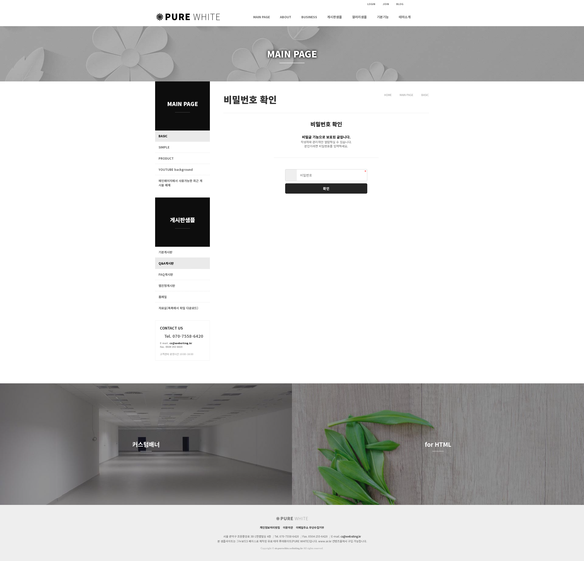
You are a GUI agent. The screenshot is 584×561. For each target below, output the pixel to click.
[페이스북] (425, 4)
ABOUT (285, 17)
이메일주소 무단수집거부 (310, 527)
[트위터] (417, 4)
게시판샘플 (334, 17)
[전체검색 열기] (422, 17)
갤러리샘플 (359, 17)
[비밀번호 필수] (291, 175)
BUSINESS (309, 17)
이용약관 (288, 527)
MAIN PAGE (261, 17)
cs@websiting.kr (180, 343)
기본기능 (383, 17)
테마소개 (405, 17)
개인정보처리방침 (270, 527)
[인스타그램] (409, 4)
